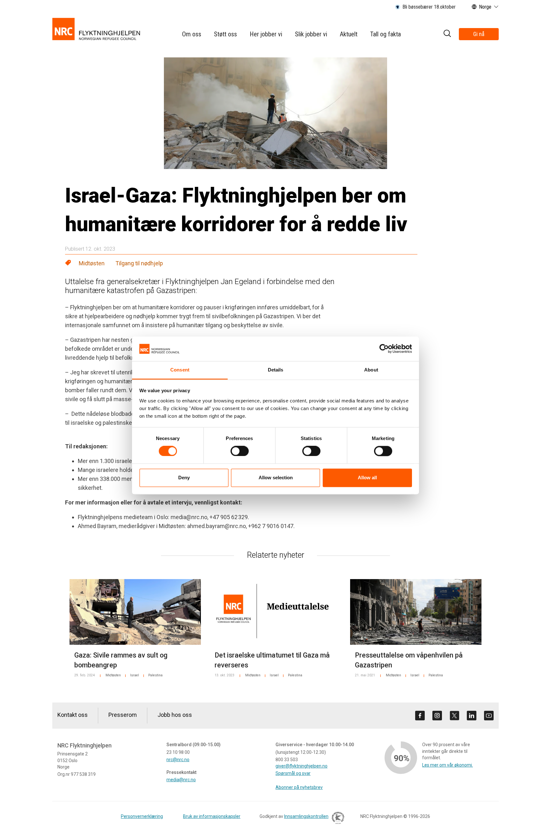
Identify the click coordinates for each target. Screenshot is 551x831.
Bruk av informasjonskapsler (211, 816)
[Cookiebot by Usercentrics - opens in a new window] (384, 349)
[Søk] (447, 34)
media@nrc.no (181, 779)
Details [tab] (275, 369)
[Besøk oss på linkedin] (471, 715)
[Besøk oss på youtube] (489, 715)
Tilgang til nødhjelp (139, 263)
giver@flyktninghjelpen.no (301, 765)
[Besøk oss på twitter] (454, 715)
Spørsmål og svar (293, 773)
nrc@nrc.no (177, 759)
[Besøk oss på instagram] (437, 715)
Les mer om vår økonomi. (447, 765)
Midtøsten (92, 263)
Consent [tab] (179, 369)
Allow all (367, 477)
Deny (184, 477)
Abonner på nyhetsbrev (299, 787)
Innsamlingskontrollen (306, 816)
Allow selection (276, 477)
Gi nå (478, 34)
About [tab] (371, 369)
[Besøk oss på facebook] (420, 715)
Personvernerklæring (142, 816)
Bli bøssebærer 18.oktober (429, 7)
